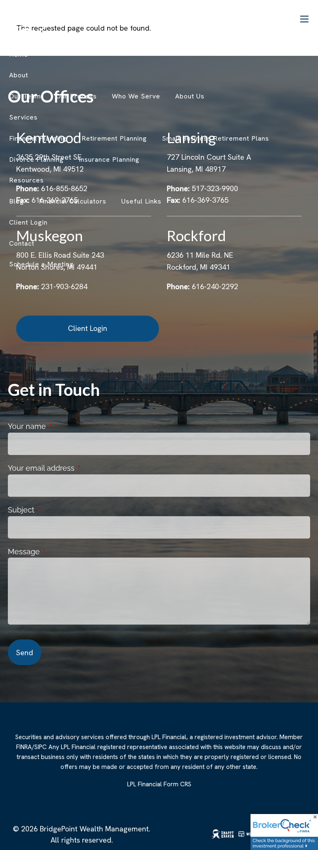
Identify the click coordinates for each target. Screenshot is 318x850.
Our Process (76, 96)
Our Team (25, 96)
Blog (16, 201)
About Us (190, 96)
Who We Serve (136, 96)
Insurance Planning (109, 159)
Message (60, 551)
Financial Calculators (72, 201)
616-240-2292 (215, 286)
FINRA (24, 747)
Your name (64, 426)
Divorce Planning (36, 159)
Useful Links (141, 201)
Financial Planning (38, 138)
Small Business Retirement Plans (215, 138)
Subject (58, 509)
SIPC (40, 747)
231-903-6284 (64, 286)
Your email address (78, 468)
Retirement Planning (114, 138)
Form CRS (177, 784)
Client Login (87, 328)
